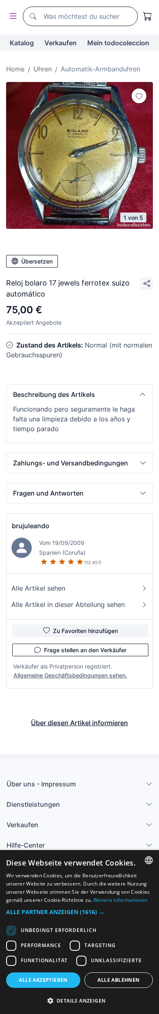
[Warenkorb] (147, 16)
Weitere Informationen (120, 900)
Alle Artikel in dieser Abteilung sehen (68, 604)
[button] (79, 394)
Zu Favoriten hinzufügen (85, 630)
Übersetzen (37, 261)
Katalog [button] (22, 43)
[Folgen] (139, 96)
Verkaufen (60, 43)
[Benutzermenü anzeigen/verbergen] (11, 16)
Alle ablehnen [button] (118, 979)
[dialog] (79, 932)
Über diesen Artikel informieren (79, 723)
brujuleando (30, 526)
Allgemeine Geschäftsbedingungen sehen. (70, 675)
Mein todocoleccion (118, 43)
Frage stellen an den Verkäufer (85, 649)
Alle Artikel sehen (38, 588)
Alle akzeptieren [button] (43, 979)
